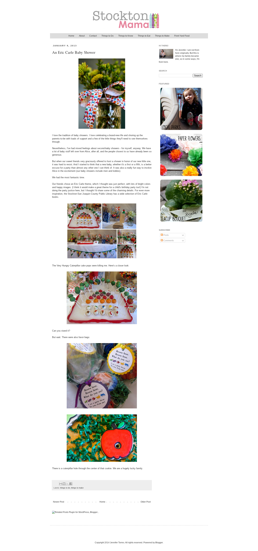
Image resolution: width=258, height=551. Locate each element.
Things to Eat (144, 36)
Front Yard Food (182, 36)
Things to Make (162, 36)
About (82, 36)
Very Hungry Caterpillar (68, 265)
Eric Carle (79, 184)
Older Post (146, 502)
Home (71, 36)
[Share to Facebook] (70, 484)
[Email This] (60, 484)
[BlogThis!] (64, 484)
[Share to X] (67, 484)
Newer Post (58, 502)
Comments (168, 240)
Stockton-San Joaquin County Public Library (90, 193)
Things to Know (125, 36)
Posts (166, 235)
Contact (93, 36)
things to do (65, 488)
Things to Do (107, 36)
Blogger (159, 542)
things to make (77, 488)
